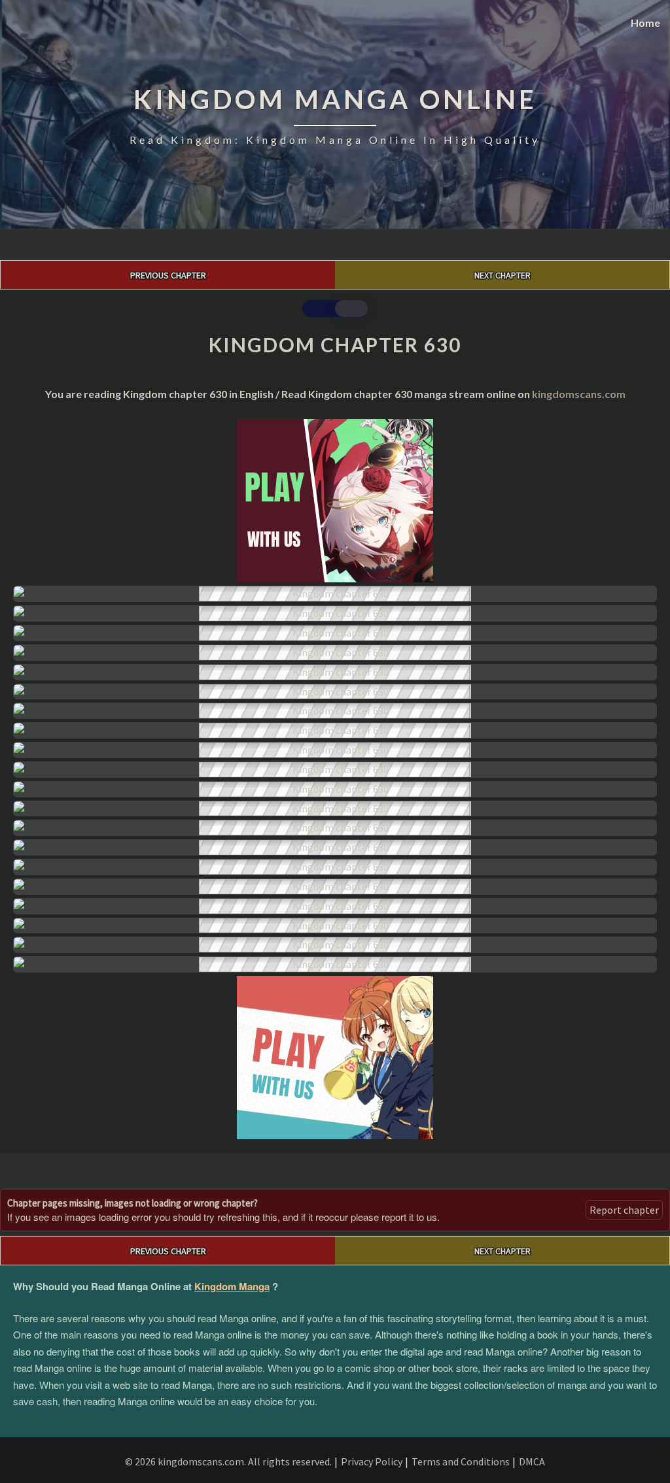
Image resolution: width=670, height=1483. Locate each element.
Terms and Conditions (461, 1461)
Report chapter (624, 1209)
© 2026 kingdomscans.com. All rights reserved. (228, 1461)
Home (645, 22)
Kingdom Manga (232, 1286)
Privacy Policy (371, 1461)
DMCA (532, 1461)
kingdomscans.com (579, 394)
